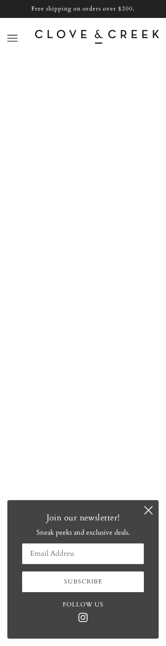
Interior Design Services (83, 298)
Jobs (83, 340)
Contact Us (83, 270)
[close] (148, 510)
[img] (83, 617)
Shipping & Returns (83, 312)
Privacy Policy (83, 368)
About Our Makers (83, 283)
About (83, 255)
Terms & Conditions (83, 354)
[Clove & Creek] (97, 41)
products (101, 179)
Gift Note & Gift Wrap (83, 326)
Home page (94, 168)
